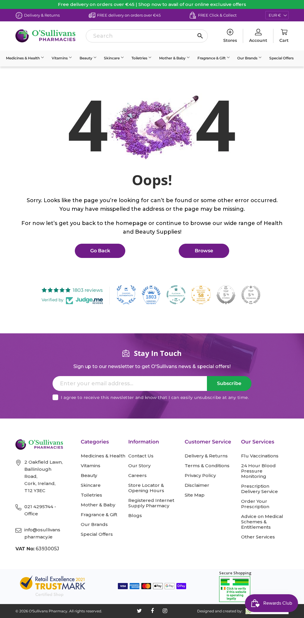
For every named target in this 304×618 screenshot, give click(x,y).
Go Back (100, 250)
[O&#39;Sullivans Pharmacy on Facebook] (152, 611)
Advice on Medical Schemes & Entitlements (262, 522)
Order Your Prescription (255, 504)
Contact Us (140, 456)
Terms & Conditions (207, 465)
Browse (204, 250)
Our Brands (247, 58)
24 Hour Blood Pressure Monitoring (258, 471)
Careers (137, 475)
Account (258, 40)
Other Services (258, 537)
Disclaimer (197, 485)
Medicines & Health (23, 58)
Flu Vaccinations (259, 456)
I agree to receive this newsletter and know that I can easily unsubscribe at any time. (155, 397)
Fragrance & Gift (212, 58)
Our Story (139, 465)
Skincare (112, 58)
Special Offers (281, 58)
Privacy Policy (200, 475)
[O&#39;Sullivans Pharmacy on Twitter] (139, 611)
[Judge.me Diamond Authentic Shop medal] (126, 294)
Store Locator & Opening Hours (146, 488)
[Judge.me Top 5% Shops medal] (225, 294)
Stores (230, 40)
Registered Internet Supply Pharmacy (151, 503)
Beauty (86, 58)
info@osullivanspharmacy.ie (42, 533)
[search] (147, 35)
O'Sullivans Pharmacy (48, 611)
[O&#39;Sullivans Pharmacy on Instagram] (165, 611)
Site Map (195, 495)
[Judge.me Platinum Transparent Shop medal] (176, 294)
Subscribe (229, 383)
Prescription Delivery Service (259, 489)
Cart (284, 40)
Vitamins (60, 58)
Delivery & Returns (206, 456)
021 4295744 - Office (40, 510)
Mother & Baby (172, 58)
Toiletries (140, 58)
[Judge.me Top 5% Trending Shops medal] (250, 294)
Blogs (135, 515)
